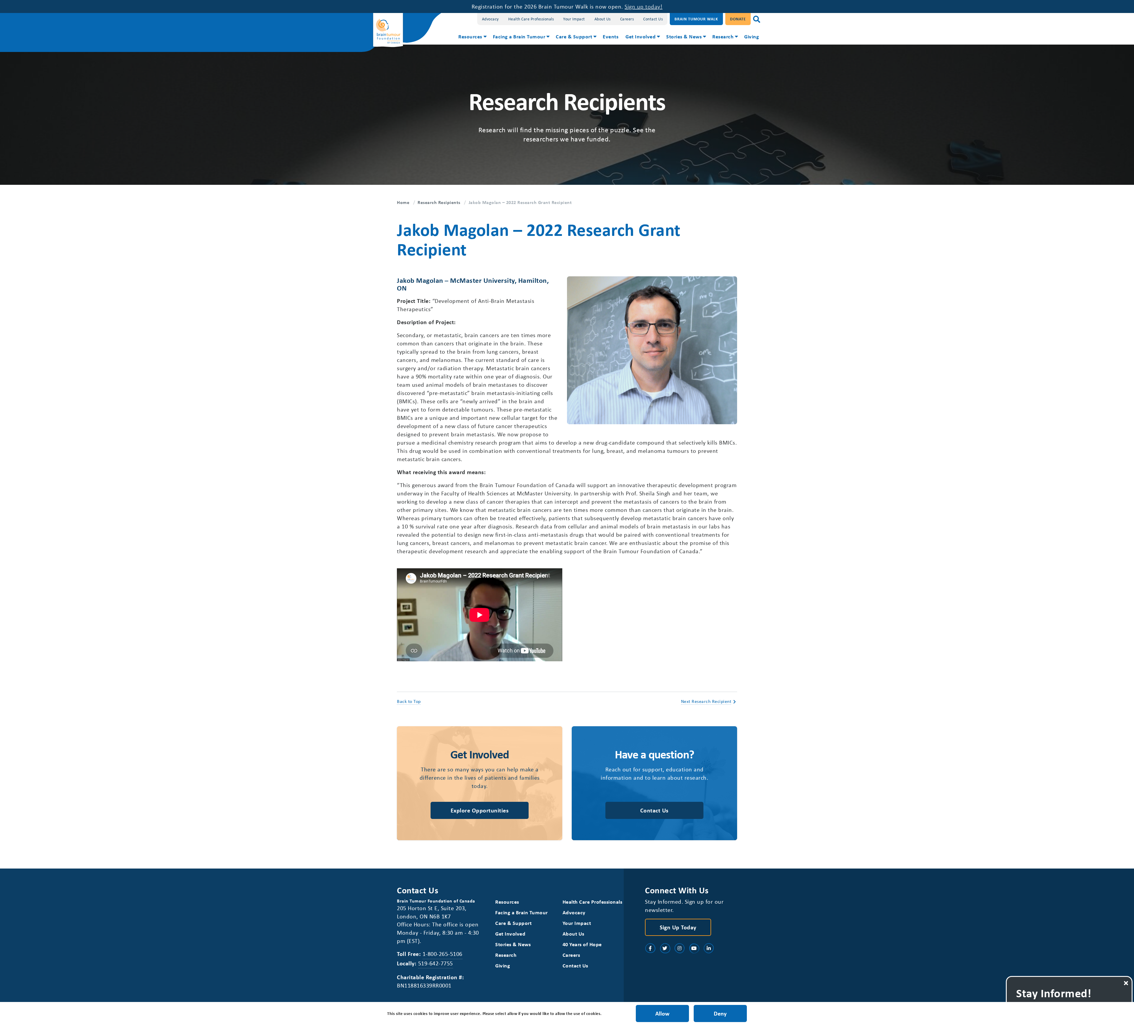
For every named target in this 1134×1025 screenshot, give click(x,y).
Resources (470, 36)
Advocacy (490, 19)
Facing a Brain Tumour (519, 36)
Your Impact (574, 19)
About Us (602, 19)
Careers (627, 19)
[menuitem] (472, 37)
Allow (662, 1013)
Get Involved (640, 36)
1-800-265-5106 (442, 954)
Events (610, 36)
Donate (738, 19)
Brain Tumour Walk (696, 19)
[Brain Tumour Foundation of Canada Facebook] (650, 948)
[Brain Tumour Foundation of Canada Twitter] (665, 948)
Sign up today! (643, 6)
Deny (720, 1013)
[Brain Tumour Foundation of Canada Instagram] (679, 948)
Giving (751, 36)
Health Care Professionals (531, 19)
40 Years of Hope (582, 944)
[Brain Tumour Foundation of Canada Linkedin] (708, 948)
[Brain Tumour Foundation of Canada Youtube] (694, 948)
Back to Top (409, 701)
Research (723, 36)
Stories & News (684, 36)
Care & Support (574, 36)
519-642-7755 (435, 963)
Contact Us (653, 19)
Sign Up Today (678, 927)
